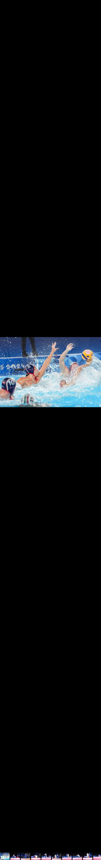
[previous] (2, 428)
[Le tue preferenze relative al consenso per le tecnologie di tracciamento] (2, 857)
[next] (98, 428)
